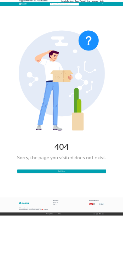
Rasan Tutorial (80, 1)
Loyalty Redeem (67, 1)
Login (102, 1)
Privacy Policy (49, 214)
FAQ (59, 214)
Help (88, 1)
